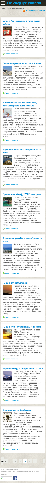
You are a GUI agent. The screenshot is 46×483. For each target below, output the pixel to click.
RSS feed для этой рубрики (35, 10)
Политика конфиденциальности (24, 471)
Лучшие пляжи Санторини (15, 282)
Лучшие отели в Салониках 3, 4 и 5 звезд (22, 326)
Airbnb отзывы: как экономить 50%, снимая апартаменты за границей (20, 104)
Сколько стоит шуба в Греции (17, 409)
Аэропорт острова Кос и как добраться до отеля (22, 240)
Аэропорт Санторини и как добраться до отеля (22, 151)
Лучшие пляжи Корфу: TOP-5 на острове (22, 194)
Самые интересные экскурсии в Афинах (22, 63)
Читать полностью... (13, 53)
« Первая (3, 460)
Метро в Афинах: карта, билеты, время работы (21, 22)
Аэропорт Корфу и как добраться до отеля (23, 368)
